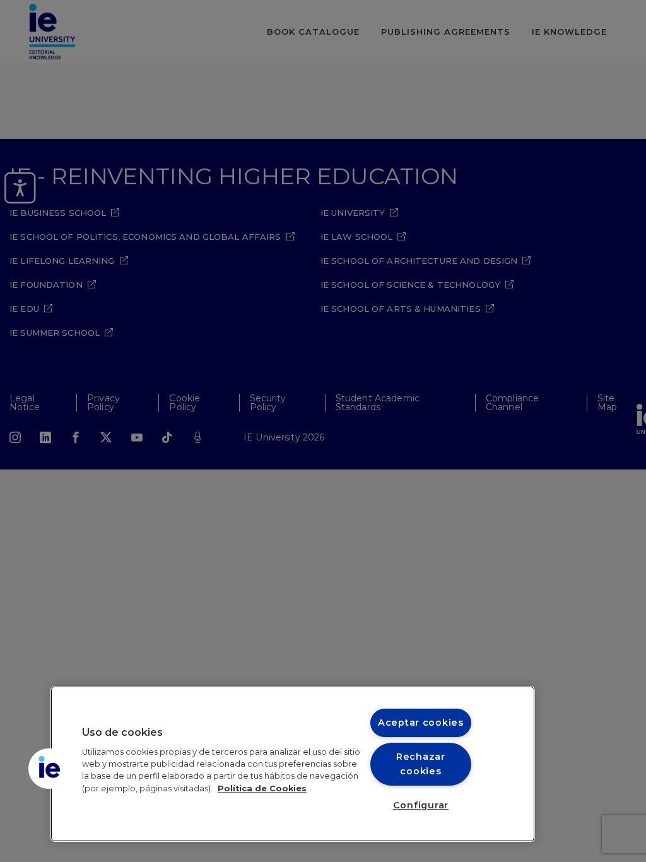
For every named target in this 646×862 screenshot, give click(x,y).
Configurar (421, 805)
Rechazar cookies (420, 764)
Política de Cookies (262, 788)
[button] (48, 768)
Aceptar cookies (421, 722)
